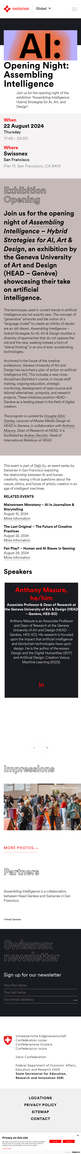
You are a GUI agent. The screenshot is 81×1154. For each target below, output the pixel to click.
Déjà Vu (40, 466)
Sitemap (40, 1112)
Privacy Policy (40, 1105)
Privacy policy (6, 1148)
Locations (40, 1098)
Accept (55, 1141)
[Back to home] (16, 9)
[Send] (75, 1000)
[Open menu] (74, 9)
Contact (40, 1119)
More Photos (19, 848)
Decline (68, 1141)
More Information (17, 519)
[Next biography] (46, 747)
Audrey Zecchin (36, 435)
